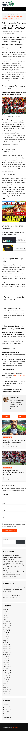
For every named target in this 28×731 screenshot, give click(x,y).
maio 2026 (6, 615)
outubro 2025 (6, 627)
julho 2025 (6, 633)
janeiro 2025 (6, 644)
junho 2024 (6, 658)
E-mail (4, 510)
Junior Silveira (6, 31)
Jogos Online (6, 711)
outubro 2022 (6, 693)
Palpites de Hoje (11, 33)
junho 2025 (6, 635)
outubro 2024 (6, 650)
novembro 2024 (7, 648)
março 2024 (6, 664)
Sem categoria (7, 717)
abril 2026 (6, 617)
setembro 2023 (7, 676)
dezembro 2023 (7, 670)
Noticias (5, 713)
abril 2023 (6, 685)
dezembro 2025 (7, 623)
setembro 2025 (7, 629)
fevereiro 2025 (7, 642)
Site (3, 517)
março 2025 (6, 640)
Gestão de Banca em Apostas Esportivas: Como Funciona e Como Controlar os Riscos (12, 557)
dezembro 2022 (7, 691)
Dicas (4, 708)
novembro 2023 (7, 672)
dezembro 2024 (7, 646)
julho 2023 (6, 680)
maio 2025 (6, 637)
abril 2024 (6, 662)
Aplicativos (6, 704)
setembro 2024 (7, 652)
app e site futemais (19, 375)
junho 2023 (6, 682)
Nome (4, 503)
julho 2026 (6, 611)
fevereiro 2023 (7, 689)
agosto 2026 (6, 609)
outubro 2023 (6, 674)
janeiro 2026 (6, 621)
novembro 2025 (7, 625)
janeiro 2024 (6, 668)
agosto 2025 (6, 631)
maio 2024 (6, 660)
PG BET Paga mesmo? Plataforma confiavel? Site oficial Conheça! (14, 589)
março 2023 (6, 687)
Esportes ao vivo (7, 710)
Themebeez (15, 727)
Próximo (21, 416)
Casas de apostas (8, 706)
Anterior (7, 416)
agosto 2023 (6, 678)
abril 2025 (6, 638)
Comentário (5, 494)
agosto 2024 (6, 654)
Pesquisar (5, 539)
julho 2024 (6, 656)
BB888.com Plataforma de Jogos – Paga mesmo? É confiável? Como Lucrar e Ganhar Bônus (14, 567)
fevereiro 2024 (7, 666)
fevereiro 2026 (7, 619)
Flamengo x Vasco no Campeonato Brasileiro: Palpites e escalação (13, 472)
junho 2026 (6, 613)
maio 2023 (6, 683)
